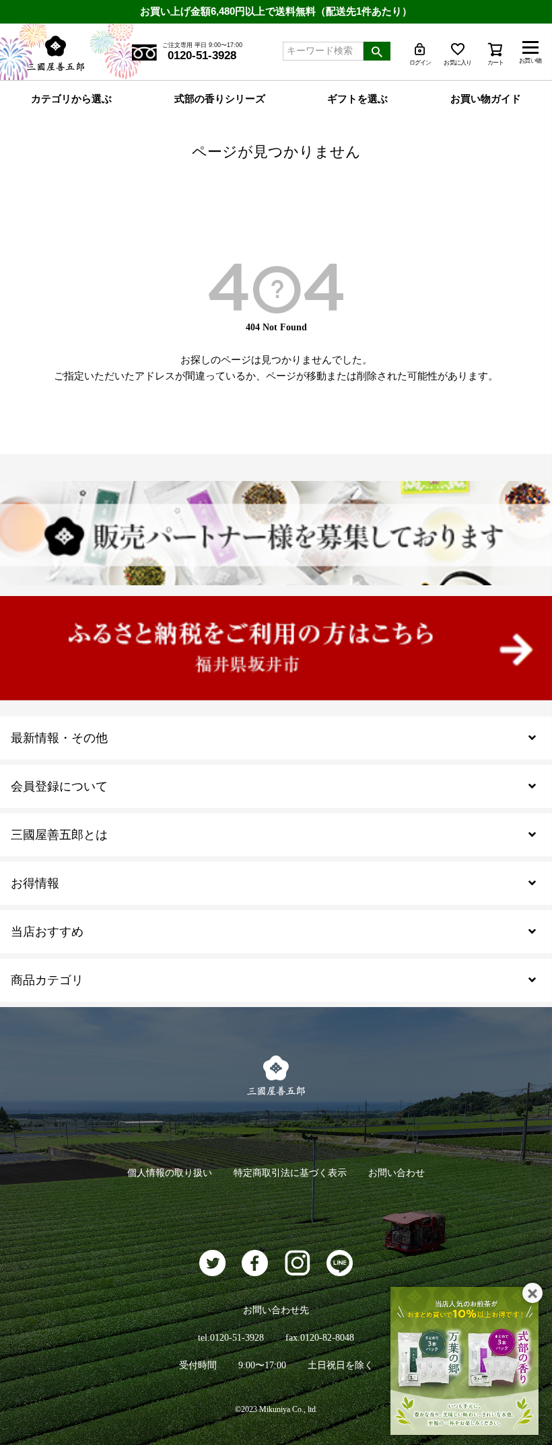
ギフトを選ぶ (357, 99)
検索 (377, 51)
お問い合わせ (396, 1173)
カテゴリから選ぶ (71, 99)
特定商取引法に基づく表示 (290, 1173)
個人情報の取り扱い (169, 1173)
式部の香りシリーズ (219, 99)
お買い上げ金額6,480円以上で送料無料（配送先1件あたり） (276, 11)
